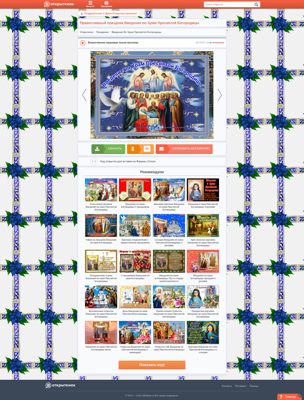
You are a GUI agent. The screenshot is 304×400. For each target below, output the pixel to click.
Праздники (102, 32)
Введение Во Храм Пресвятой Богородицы (136, 32)
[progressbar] (218, 43)
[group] (152, 43)
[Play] (83, 43)
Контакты (227, 386)
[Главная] (59, 4)
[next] (219, 95)
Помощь (254, 386)
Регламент (240, 386)
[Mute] (211, 43)
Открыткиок (86, 32)
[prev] (84, 95)
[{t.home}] (61, 385)
